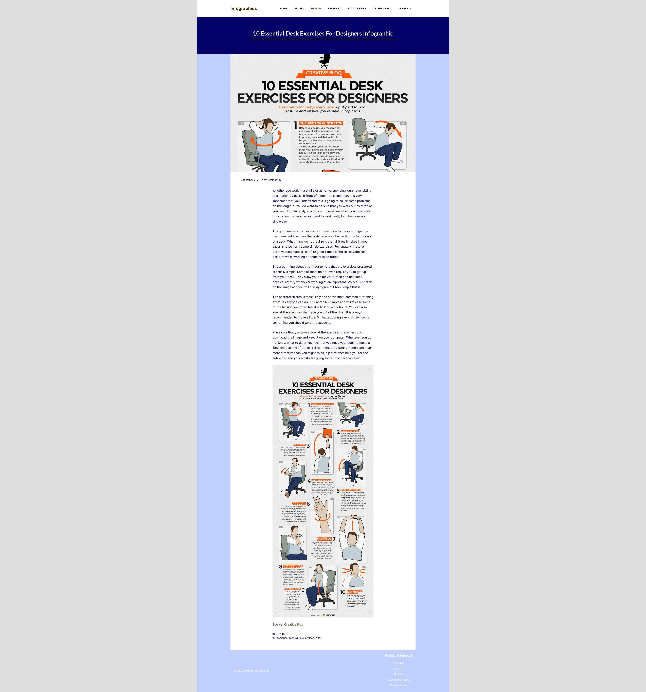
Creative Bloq (293, 624)
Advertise (398, 663)
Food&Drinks (357, 8)
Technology (382, 8)
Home (284, 8)
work (318, 637)
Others (403, 8)
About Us (398, 668)
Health (316, 8)
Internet (334, 8)
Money (299, 8)
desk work (295, 637)
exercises (308, 637)
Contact (398, 674)
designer (282, 637)
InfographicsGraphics (256, 670)
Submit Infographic (398, 679)
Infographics (243, 8)
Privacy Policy (398, 685)
